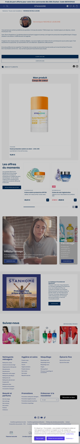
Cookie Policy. (70, 434)
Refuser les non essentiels (55, 438)
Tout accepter (40, 438)
